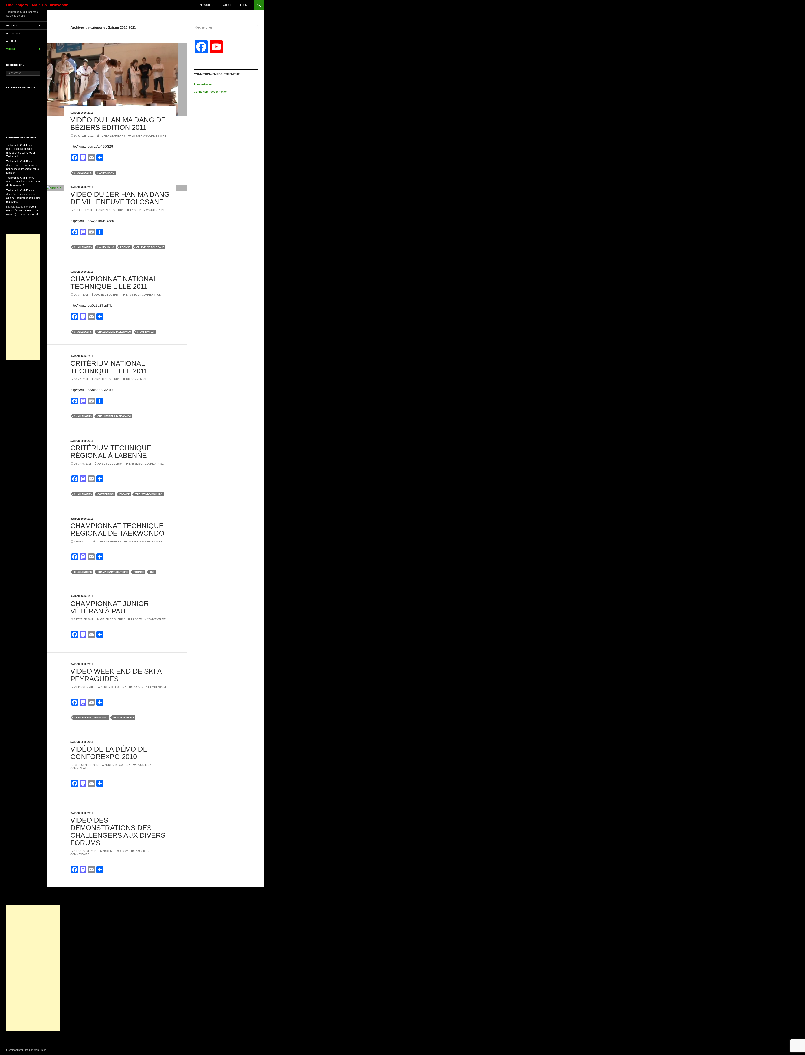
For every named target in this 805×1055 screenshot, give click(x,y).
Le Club (243, 5)
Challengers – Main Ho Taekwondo (37, 5)
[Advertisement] (23, 297)
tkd (152, 572)
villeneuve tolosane (150, 247)
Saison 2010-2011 (81, 112)
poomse (125, 247)
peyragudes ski (123, 717)
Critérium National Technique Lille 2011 (109, 367)
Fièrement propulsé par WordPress (26, 1049)
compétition (105, 494)
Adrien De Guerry (112, 135)
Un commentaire (137, 379)
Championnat (145, 332)
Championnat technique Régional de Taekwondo (117, 529)
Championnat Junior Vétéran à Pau (109, 607)
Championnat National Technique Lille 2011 (113, 282)
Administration (203, 84)
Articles (11, 25)
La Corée (227, 5)
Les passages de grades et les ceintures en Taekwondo (21, 152)
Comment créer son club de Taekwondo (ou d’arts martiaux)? (23, 198)
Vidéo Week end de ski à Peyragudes (116, 675)
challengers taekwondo (114, 332)
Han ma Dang (105, 173)
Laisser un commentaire (149, 135)
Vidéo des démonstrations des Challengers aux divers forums (117, 831)
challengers (83, 173)
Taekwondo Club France (20, 145)
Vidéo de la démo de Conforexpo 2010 (109, 753)
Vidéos (10, 49)
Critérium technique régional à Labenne (110, 451)
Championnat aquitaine (112, 572)
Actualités (13, 33)
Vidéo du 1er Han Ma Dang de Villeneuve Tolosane (120, 198)
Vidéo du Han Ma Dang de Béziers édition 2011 (118, 123)
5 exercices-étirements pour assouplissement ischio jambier (22, 169)
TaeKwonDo (206, 5)
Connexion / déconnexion (210, 91)
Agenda (11, 41)
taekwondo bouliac (148, 494)
